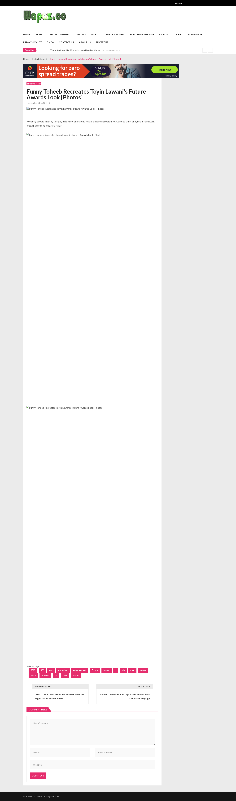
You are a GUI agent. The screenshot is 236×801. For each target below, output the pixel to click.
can (50, 670)
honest (107, 670)
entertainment (79, 670)
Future (95, 670)
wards (76, 675)
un (56, 675)
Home (26, 34)
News (38, 34)
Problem (45, 675)
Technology (194, 34)
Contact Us (66, 42)
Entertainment (60, 34)
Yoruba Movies (115, 34)
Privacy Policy (32, 42)
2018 (33, 670)
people (143, 670)
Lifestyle (80, 34)
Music (94, 34)
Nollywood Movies (142, 34)
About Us (85, 42)
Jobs (178, 34)
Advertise (102, 42)
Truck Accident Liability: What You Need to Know (75, 50)
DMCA (50, 42)
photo (33, 675)
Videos (163, 34)
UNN (65, 675)
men (132, 670)
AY (42, 670)
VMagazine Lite (51, 796)
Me (123, 670)
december (63, 670)
